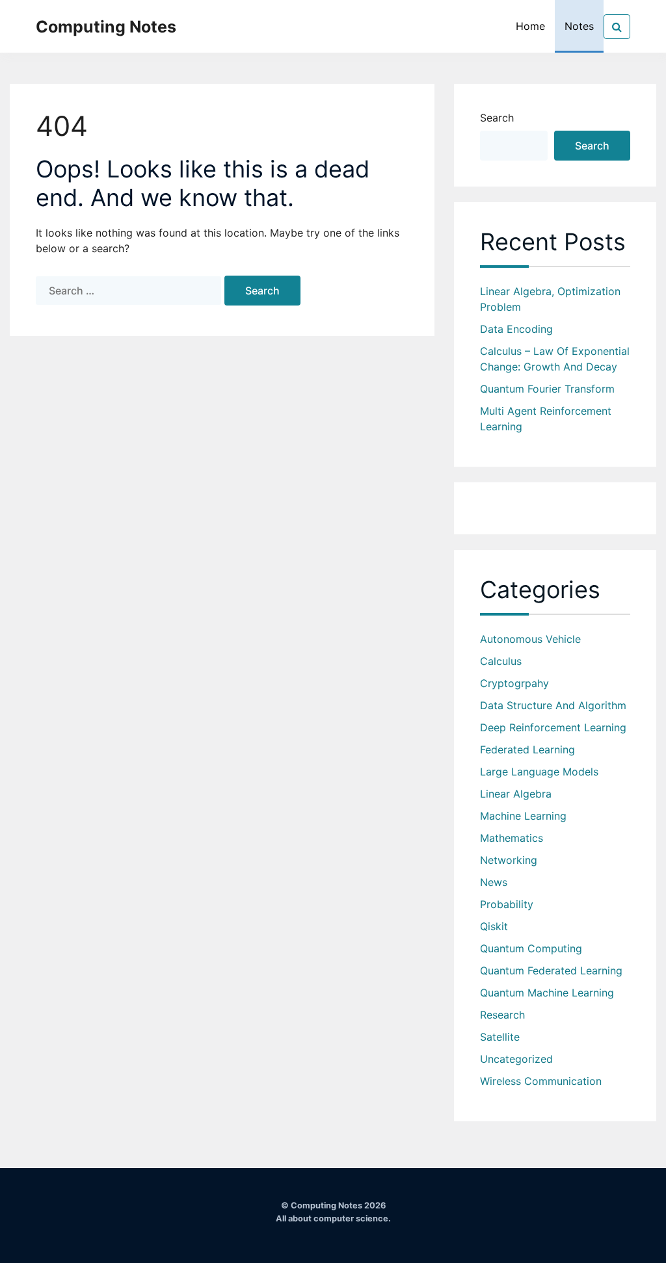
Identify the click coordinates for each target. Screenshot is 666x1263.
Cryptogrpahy (514, 683)
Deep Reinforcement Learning (553, 727)
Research (502, 1014)
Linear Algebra (516, 793)
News (493, 882)
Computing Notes (106, 26)
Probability (506, 904)
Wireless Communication (541, 1080)
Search (497, 117)
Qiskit (494, 926)
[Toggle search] (617, 26)
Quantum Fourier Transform (547, 388)
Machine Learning (523, 815)
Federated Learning (527, 749)
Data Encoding (516, 328)
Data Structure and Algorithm (553, 705)
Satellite (500, 1036)
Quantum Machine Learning (547, 992)
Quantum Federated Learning (551, 970)
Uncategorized (516, 1058)
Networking (508, 859)
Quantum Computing (531, 948)
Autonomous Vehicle (530, 638)
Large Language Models (539, 771)
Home (530, 26)
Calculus (501, 661)
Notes (579, 26)
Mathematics (511, 837)
